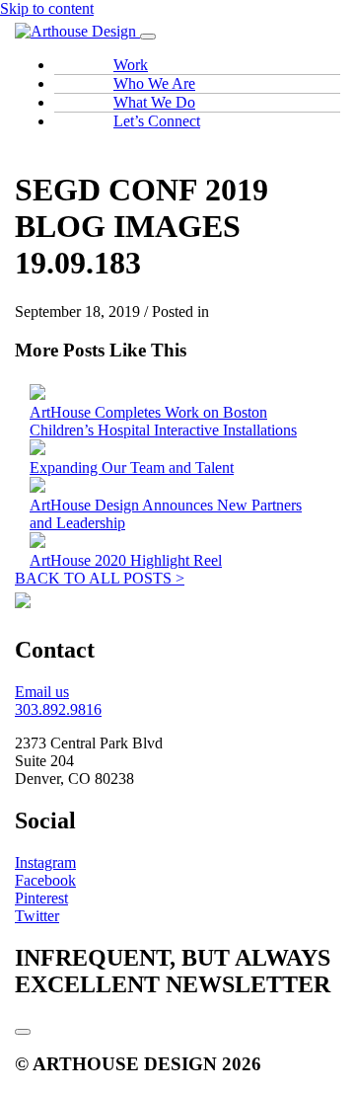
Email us (42, 691)
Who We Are (154, 83)
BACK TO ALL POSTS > (99, 578)
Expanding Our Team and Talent (132, 467)
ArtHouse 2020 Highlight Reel (126, 560)
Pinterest (41, 898)
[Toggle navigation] (148, 36)
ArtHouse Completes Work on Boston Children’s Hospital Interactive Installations (163, 421)
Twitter (37, 915)
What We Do (154, 102)
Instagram (45, 862)
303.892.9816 (58, 709)
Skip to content (47, 8)
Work (130, 64)
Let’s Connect (156, 121)
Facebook (45, 880)
